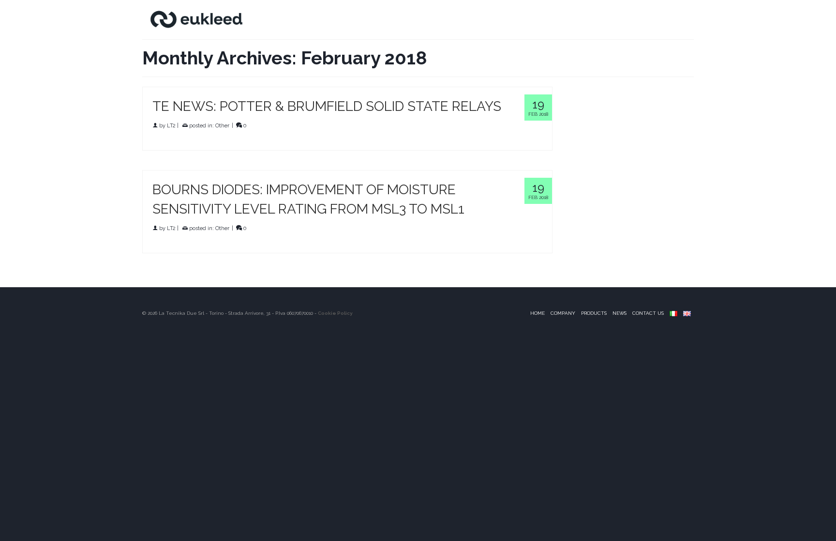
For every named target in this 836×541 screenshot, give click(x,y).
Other (222, 126)
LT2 (171, 126)
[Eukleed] (229, 19)
